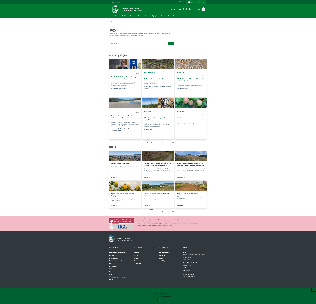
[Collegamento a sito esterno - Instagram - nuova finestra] (182, 9)
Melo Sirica (180, 118)
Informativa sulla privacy (166, 296)
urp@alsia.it (186, 270)
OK (159, 299)
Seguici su (111, 285)
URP (110, 269)
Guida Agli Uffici (113, 266)
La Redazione (137, 263)
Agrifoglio (139, 247)
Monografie (161, 255)
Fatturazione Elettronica (116, 261)
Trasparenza (115, 247)
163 (173, 211)
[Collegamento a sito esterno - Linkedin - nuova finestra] (189, 9)
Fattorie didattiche (163, 253)
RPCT (110, 272)
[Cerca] (203, 9)
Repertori (161, 258)
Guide (135, 261)
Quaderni (136, 255)
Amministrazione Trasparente (117, 253)
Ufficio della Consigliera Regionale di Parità (119, 278)
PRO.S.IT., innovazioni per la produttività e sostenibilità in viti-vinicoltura (156, 119)
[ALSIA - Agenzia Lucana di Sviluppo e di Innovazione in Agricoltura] (112, 238)
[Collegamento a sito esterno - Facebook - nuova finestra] (176, 9)
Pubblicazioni (164, 247)
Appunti (136, 258)
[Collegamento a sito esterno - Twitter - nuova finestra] (186, 9)
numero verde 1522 (171, 219)
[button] (171, 43)
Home (112, 22)
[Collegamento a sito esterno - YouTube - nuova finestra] (179, 9)
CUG (110, 274)
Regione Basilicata (116, 2)
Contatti (185, 247)
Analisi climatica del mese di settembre (155, 79)
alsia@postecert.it (188, 265)
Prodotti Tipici (162, 261)
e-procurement (113, 258)
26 (173, 142)
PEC (110, 263)
